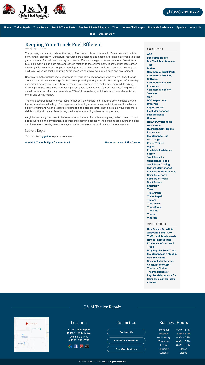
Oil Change (153, 139)
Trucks (151, 214)
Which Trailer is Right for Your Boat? (47, 142)
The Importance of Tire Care (122, 142)
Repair (151, 146)
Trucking (152, 210)
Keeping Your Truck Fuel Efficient (63, 44)
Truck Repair (40, 27)
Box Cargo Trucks (157, 57)
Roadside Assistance (160, 27)
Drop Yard (153, 104)
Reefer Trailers (155, 143)
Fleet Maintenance (158, 111)
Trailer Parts (154, 192)
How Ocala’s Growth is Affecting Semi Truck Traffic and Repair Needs (161, 233)
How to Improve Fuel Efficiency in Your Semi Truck (160, 243)
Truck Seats (154, 207)
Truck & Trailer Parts (63, 27)
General (151, 118)
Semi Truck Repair (157, 178)
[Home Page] (34, 12)
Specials (182, 27)
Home (7, 27)
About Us (195, 27)
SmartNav (153, 185)
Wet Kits (152, 217)
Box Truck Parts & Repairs (94, 27)
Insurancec (153, 132)
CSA (149, 96)
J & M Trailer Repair (78, 329)
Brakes (151, 68)
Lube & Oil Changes (133, 27)
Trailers (151, 200)
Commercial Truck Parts (161, 72)
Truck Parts (154, 203)
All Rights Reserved (116, 362)
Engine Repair (155, 107)
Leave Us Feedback (126, 340)
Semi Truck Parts (157, 175)
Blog (92, 33)
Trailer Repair (22, 27)
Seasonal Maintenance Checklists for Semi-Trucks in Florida (160, 265)
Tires (115, 27)
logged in (45, 136)
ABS (149, 54)
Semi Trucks (154, 182)
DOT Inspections (157, 100)
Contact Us (105, 33)
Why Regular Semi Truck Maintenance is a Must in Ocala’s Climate (162, 254)
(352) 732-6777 (184, 12)
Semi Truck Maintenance (161, 171)
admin (28, 48)
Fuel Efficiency (155, 114)
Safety (151, 153)
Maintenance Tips (157, 136)
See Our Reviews (126, 349)
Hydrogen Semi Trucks (160, 128)
